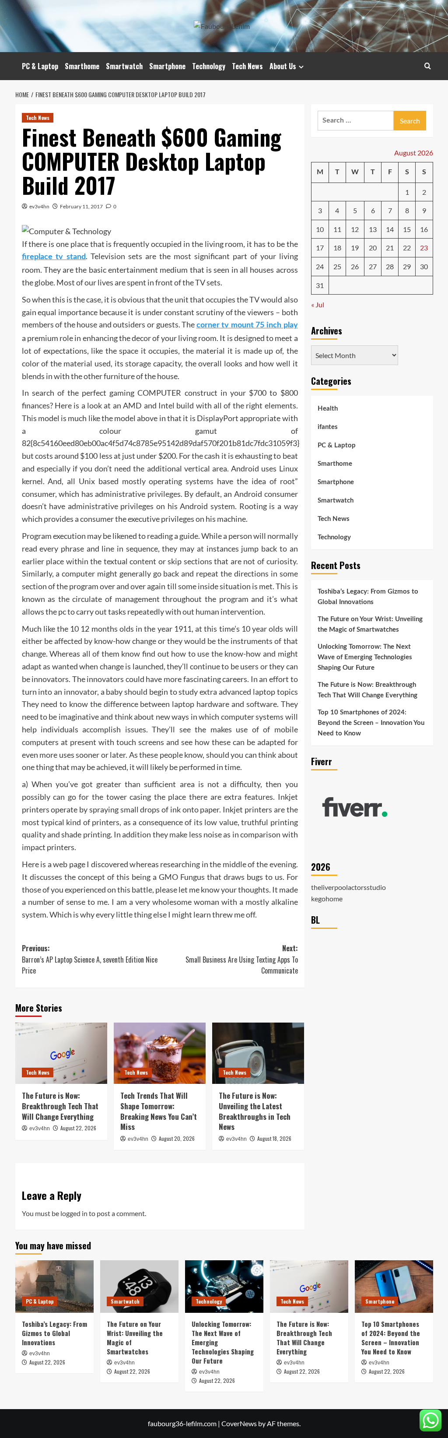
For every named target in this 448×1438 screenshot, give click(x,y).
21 (390, 247)
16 (424, 229)
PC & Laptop (40, 66)
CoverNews (239, 1423)
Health (328, 408)
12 (355, 229)
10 (320, 229)
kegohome (327, 898)
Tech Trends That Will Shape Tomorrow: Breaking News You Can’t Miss (158, 1111)
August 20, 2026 (177, 1138)
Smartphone (167, 66)
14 (390, 229)
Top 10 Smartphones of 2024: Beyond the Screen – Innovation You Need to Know (371, 723)
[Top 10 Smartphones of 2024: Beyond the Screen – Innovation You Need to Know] (394, 1286)
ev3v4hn (39, 206)
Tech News (247, 66)
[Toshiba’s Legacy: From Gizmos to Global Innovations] (54, 1286)
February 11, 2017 (81, 206)
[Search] (427, 66)
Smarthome (82, 66)
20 (373, 247)
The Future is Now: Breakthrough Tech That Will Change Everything (60, 1106)
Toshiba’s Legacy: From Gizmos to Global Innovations (368, 596)
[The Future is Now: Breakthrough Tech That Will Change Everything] (61, 1053)
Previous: (90, 959)
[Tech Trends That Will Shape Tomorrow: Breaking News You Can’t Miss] (160, 1053)
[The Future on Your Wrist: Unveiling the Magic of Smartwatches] (139, 1286)
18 (337, 247)
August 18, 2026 (274, 1138)
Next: (242, 959)
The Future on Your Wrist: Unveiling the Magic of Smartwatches (370, 624)
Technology (208, 66)
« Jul (317, 304)
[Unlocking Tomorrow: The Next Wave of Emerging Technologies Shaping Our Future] (224, 1286)
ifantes (328, 427)
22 (407, 247)
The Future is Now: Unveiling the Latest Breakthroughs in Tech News (254, 1111)
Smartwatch (124, 66)
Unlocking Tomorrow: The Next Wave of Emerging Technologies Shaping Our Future (365, 657)
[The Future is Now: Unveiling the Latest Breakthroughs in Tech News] (258, 1053)
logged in (74, 1213)
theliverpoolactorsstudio (348, 887)
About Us (283, 66)
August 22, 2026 (78, 1128)
